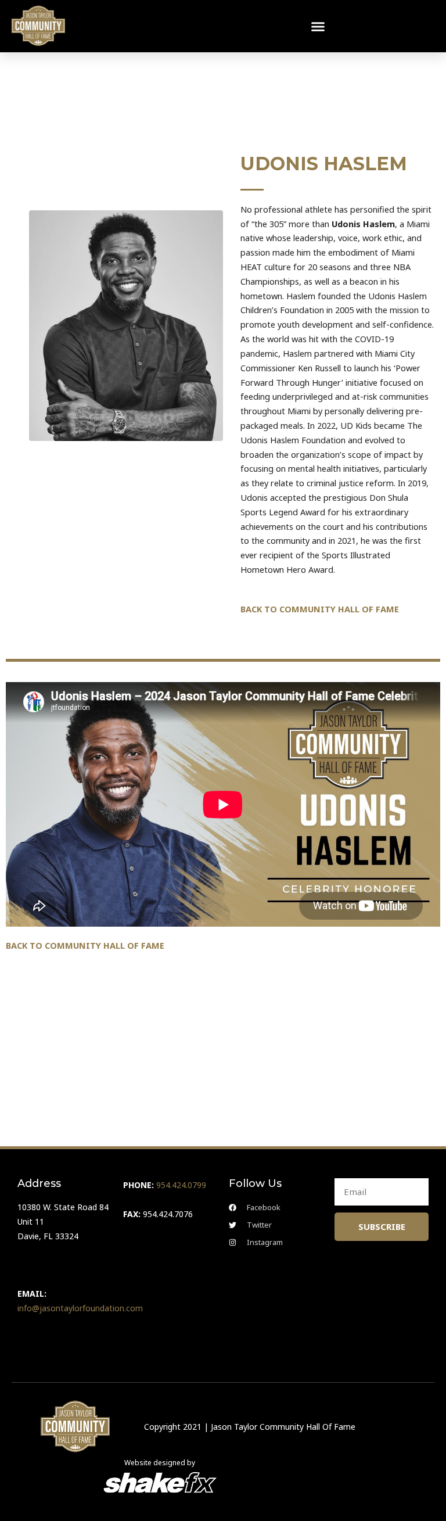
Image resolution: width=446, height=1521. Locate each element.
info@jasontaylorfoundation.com (80, 1308)
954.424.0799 (181, 1184)
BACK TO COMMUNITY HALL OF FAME (319, 609)
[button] (318, 26)
